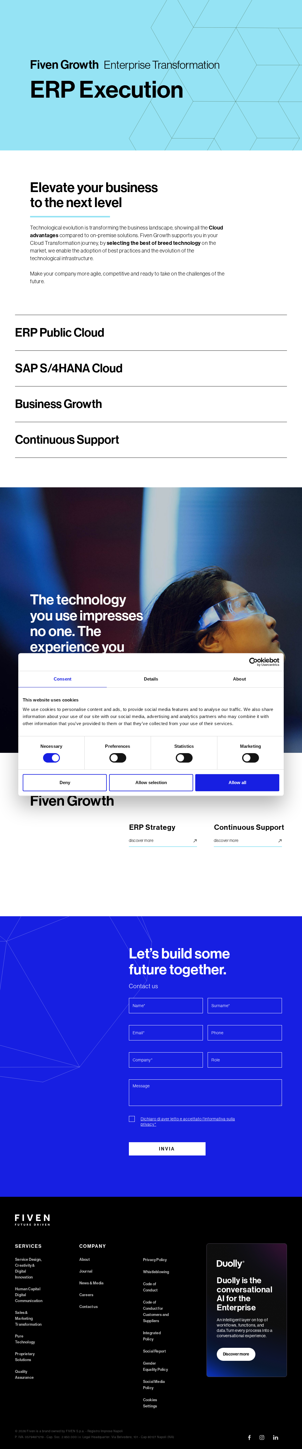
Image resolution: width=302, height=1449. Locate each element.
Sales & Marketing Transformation (28, 1318)
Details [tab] (151, 678)
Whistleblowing (156, 1272)
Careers (86, 1295)
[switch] (117, 758)
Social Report (154, 1351)
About (84, 1259)
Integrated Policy (152, 1336)
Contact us (88, 1306)
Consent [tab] (62, 678)
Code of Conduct (150, 1287)
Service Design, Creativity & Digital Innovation (28, 1268)
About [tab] (239, 678)
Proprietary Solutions (25, 1357)
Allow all (237, 782)
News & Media (91, 1283)
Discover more (236, 1354)
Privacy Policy (155, 1260)
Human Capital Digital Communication (28, 1295)
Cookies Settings (150, 1403)
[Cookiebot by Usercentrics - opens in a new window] (253, 662)
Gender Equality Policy (155, 1366)
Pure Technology (25, 1339)
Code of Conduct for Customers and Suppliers (156, 1311)
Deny (65, 782)
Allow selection (151, 782)
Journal (85, 1271)
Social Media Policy (154, 1384)
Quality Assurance (24, 1374)
